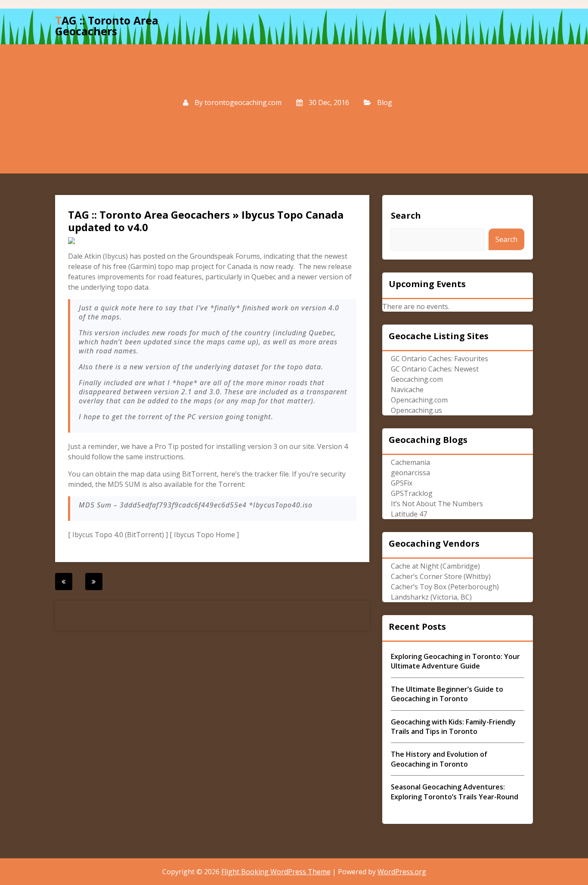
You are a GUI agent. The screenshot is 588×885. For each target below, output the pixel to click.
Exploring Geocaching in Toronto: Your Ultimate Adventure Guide (455, 661)
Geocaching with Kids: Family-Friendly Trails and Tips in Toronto (453, 726)
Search (406, 215)
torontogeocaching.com (243, 102)
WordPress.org (402, 871)
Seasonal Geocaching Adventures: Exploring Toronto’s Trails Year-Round (454, 791)
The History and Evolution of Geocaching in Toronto (439, 758)
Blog (384, 102)
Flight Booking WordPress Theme (276, 871)
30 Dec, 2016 (328, 102)
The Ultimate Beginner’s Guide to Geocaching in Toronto (447, 693)
